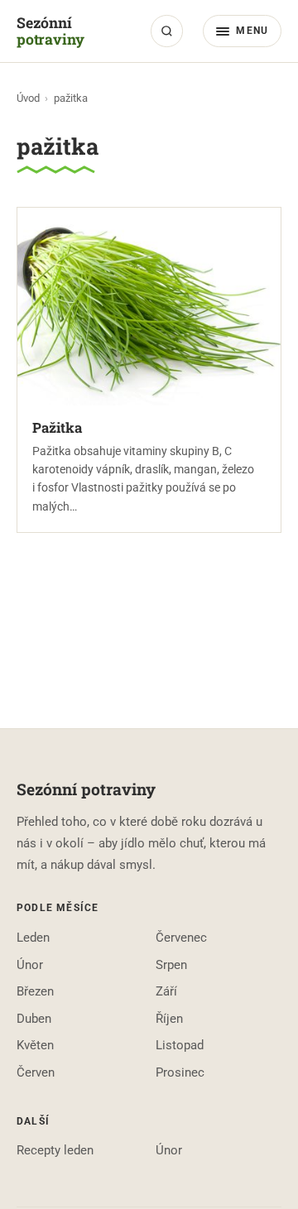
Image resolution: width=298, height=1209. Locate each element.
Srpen (171, 964)
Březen (35, 991)
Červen (36, 1072)
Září (166, 991)
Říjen (169, 1018)
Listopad (180, 1045)
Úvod (28, 98)
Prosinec (180, 1072)
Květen (35, 1045)
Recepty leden (55, 1150)
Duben (34, 1018)
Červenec (181, 937)
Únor (30, 964)
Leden (33, 937)
